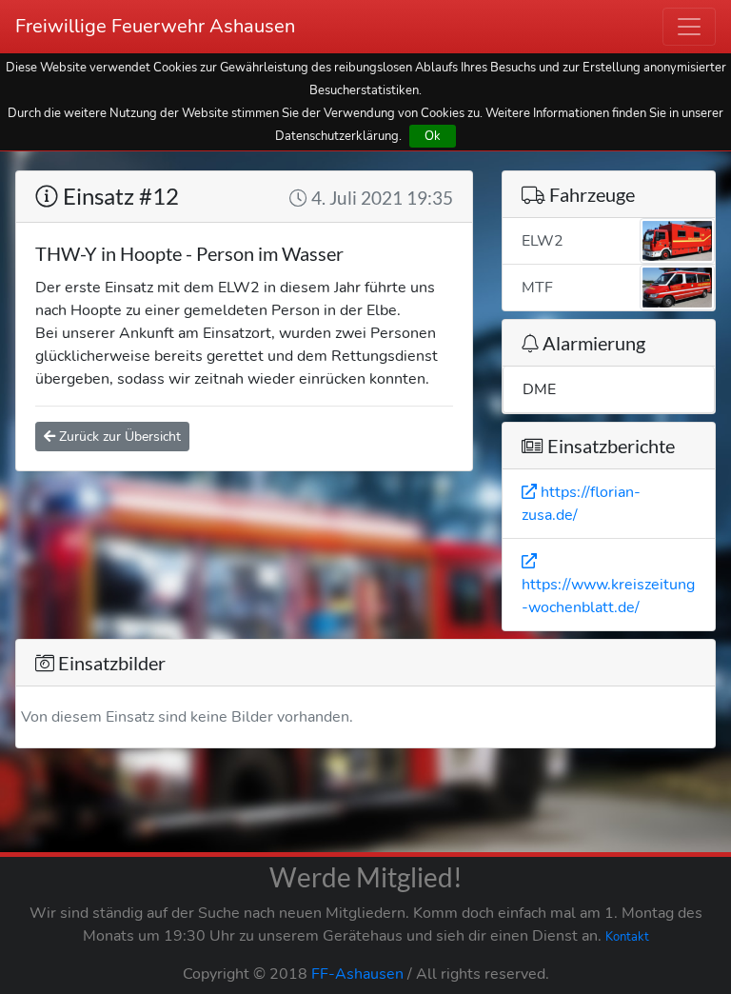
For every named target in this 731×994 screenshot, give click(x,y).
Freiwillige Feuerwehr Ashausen (155, 26)
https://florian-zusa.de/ (581, 504)
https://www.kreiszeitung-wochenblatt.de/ (608, 596)
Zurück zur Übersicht (118, 436)
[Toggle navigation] (689, 27)
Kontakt (627, 936)
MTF (537, 287)
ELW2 (542, 240)
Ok (433, 136)
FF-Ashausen (357, 974)
